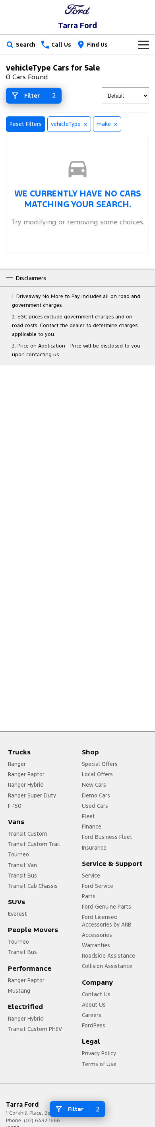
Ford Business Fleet (107, 836)
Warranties (96, 945)
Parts (88, 896)
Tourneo (18, 854)
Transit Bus (22, 875)
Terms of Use (99, 1064)
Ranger (17, 764)
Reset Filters (26, 124)
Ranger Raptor (26, 774)
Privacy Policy (99, 1053)
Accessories (97, 935)
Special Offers (100, 764)
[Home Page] (77, 9)
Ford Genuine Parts (106, 906)
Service (91, 875)
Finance (91, 826)
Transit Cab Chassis (33, 885)
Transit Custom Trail (34, 844)
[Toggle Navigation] (143, 45)
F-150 (14, 805)
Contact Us (96, 994)
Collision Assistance (107, 966)
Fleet (88, 816)
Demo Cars (96, 795)
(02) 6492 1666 (42, 1120)
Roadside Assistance (108, 955)
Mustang (19, 990)
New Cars (94, 784)
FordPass (93, 1025)
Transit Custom (27, 833)
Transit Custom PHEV (35, 1029)
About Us (94, 1004)
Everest (17, 913)
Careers (91, 1015)
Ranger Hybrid (26, 784)
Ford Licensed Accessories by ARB (107, 920)
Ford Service (97, 885)
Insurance (94, 847)
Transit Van (22, 865)
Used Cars (95, 805)
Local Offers (97, 774)
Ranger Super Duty (32, 795)
